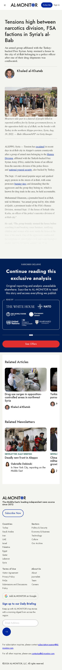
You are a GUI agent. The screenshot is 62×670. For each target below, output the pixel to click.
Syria (4, 562)
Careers (35, 584)
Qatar (5, 554)
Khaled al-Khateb (30, 70)
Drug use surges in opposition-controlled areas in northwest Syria (23, 397)
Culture (35, 539)
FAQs (4, 580)
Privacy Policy (8, 576)
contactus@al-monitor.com (43, 653)
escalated (40, 146)
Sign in (57, 5)
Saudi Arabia (8, 531)
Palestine (6, 547)
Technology (37, 535)
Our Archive (37, 543)
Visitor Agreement (10, 572)
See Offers (31, 344)
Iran (4, 535)
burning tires (20, 183)
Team (34, 580)
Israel (4, 543)
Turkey (5, 527)
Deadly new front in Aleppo (21, 458)
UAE (4, 539)
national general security (20, 169)
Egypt (4, 551)
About (34, 572)
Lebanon (6, 558)
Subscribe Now (13, 513)
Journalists (36, 576)
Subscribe (47, 5)
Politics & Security (39, 527)
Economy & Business (41, 531)
